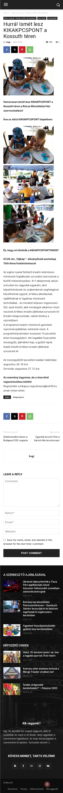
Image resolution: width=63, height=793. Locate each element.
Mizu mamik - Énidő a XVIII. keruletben (30, 12)
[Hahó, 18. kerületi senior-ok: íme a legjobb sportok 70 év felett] (11, 657)
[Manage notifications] (47, 784)
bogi (8, 42)
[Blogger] (15, 766)
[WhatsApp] (30, 49)
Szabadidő (52, 18)
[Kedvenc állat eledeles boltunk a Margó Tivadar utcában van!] (11, 673)
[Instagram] (39, 766)
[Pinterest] (22, 49)
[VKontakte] (48, 766)
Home (6, 12)
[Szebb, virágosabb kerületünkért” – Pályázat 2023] (11, 689)
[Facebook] (6, 49)
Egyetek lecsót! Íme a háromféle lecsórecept (47, 438)
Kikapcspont (18, 397)
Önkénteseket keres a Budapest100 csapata (15, 438)
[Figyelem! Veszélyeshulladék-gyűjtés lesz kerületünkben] (11, 630)
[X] (14, 49)
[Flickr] (31, 766)
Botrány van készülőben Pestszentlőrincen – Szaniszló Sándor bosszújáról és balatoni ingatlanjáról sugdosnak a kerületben (40, 609)
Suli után (41, 18)
